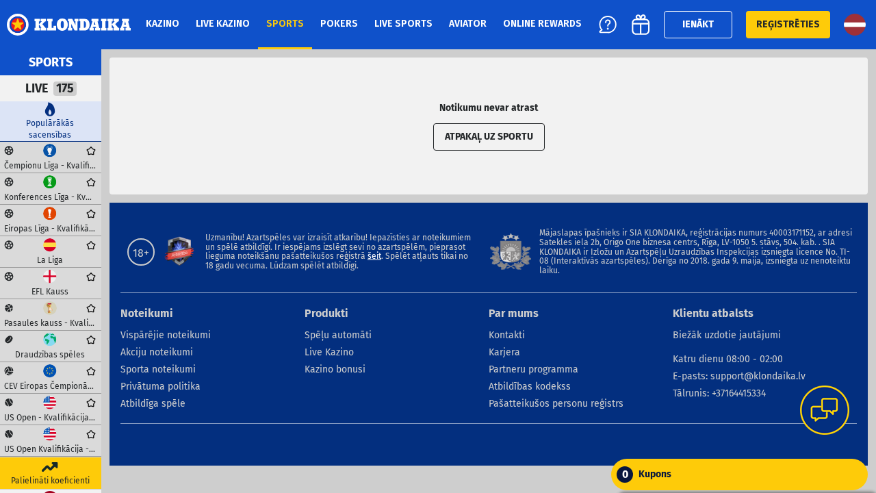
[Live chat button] (824, 411)
